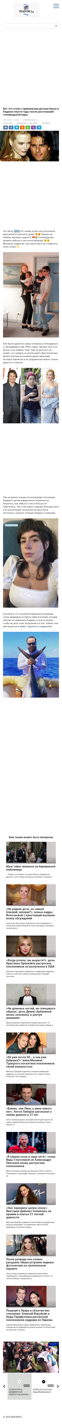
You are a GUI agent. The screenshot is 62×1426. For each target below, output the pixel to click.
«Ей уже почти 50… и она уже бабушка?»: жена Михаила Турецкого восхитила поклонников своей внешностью (30, 1061)
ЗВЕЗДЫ (46, 123)
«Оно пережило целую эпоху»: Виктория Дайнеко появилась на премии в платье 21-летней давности (28, 1212)
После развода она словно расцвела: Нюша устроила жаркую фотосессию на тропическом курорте (30, 1263)
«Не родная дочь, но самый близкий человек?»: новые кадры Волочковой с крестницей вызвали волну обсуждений (30, 913)
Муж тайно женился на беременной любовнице (30, 868)
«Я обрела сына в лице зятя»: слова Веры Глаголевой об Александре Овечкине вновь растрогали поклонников (30, 1161)
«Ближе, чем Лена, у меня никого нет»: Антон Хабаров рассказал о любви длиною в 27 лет (29, 1111)
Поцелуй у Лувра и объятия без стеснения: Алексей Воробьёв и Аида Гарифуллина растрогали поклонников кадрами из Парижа (29, 1315)
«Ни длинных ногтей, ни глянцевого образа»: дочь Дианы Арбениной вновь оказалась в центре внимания (30, 1013)
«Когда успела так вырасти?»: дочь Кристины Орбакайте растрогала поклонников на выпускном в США (30, 963)
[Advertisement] (31, 67)
